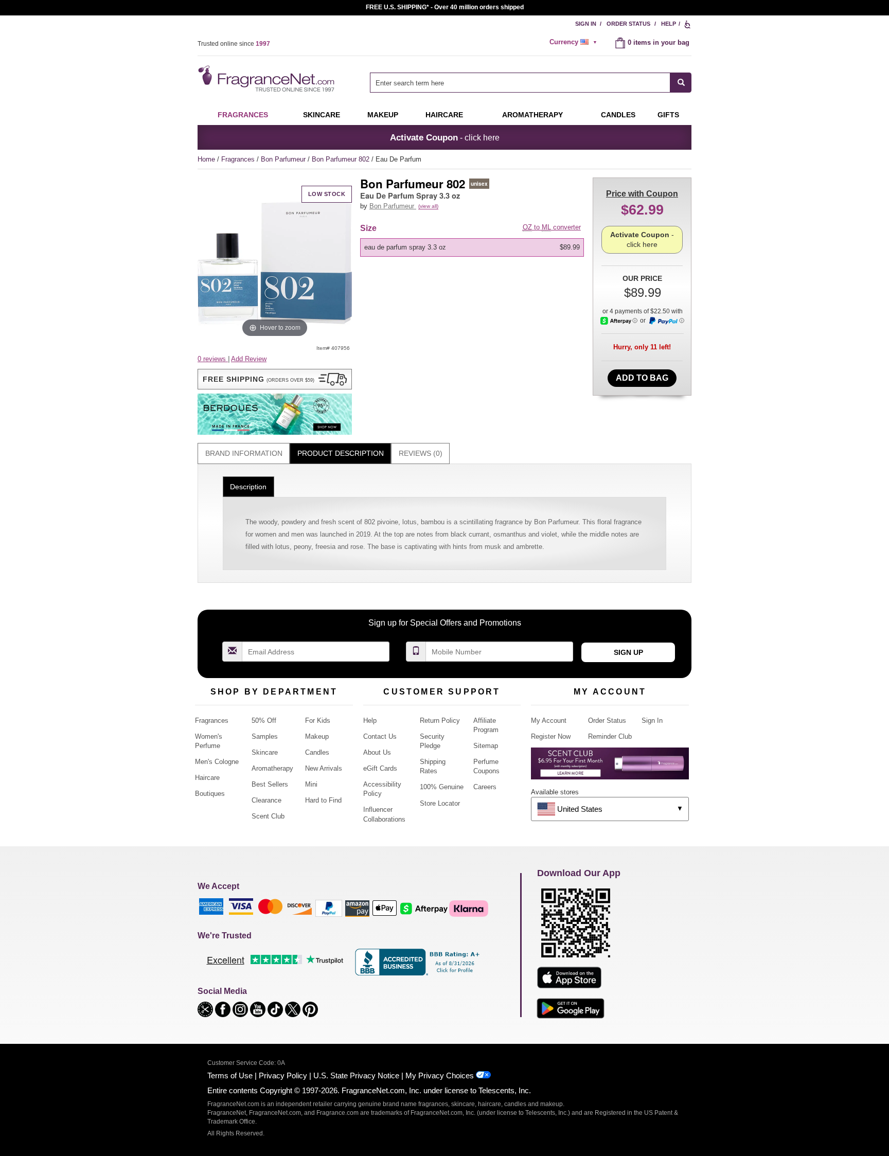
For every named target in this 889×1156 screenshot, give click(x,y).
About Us (377, 752)
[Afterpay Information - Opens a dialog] (618, 321)
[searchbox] (520, 83)
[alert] (574, 42)
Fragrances (243, 115)
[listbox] (474, 247)
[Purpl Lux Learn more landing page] (610, 767)
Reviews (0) (420, 453)
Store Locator (440, 803)
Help (668, 24)
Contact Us (380, 736)
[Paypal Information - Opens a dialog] (666, 321)
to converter (552, 227)
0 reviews (213, 359)
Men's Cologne (217, 762)
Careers (484, 787)
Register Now (551, 736)
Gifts (668, 115)
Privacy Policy (283, 1075)
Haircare (444, 115)
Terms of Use (230, 1075)
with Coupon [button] (642, 193)
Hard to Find (323, 800)
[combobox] (530, 83)
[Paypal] (328, 907)
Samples (265, 736)
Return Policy (440, 720)
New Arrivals (323, 768)
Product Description (340, 453)
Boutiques (210, 793)
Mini (311, 784)
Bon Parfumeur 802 (341, 159)
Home (206, 159)
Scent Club (268, 816)
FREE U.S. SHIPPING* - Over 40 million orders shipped (445, 7)
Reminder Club (610, 736)
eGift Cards (380, 768)
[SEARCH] (680, 83)
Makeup (382, 115)
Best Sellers (270, 784)
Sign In (585, 24)
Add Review (248, 359)
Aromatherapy (272, 768)
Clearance (266, 800)
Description (248, 487)
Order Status (628, 24)
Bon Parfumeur (284, 159)
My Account (548, 720)
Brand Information (243, 453)
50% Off (264, 720)
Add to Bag (642, 378)
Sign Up (628, 652)
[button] (275, 379)
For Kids (317, 720)
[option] (472, 247)
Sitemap (485, 746)
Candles (317, 752)
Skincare (321, 115)
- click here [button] (445, 137)
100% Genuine (442, 787)
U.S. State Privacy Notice (356, 1075)
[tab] (244, 453)
